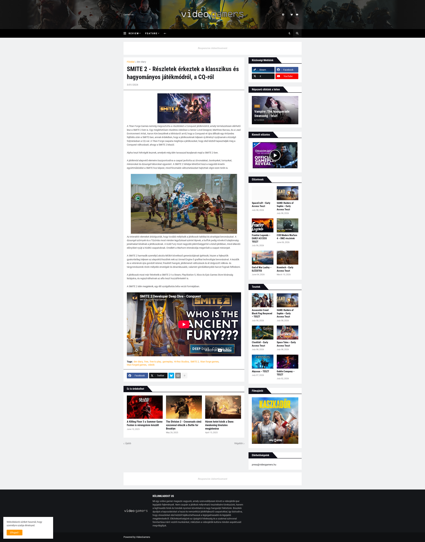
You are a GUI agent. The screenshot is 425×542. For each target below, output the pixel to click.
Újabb (128, 443)
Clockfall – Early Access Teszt (260, 344)
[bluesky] (292, 14)
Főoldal (130, 62)
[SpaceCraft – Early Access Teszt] (262, 193)
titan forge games (209, 361)
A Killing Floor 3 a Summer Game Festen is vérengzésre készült (145, 423)
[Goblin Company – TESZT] (287, 362)
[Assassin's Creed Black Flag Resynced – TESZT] (262, 300)
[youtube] (297, 14)
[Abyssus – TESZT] (262, 362)
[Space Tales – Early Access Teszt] (287, 333)
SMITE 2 (194, 361)
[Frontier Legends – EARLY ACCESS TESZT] (262, 225)
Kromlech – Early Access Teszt (285, 269)
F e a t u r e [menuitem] (151, 33)
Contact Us (128, 14)
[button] (126, 33)
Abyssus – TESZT (260, 371)
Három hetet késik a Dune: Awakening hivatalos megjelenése (219, 425)
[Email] (178, 375)
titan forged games (136, 365)
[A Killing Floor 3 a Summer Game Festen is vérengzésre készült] (145, 407)
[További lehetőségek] (184, 375)
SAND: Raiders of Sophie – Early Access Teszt (285, 206)
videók (151, 365)
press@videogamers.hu (264, 464)
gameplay (167, 361)
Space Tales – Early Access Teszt (286, 344)
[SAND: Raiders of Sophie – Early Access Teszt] (287, 193)
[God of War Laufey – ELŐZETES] (262, 258)
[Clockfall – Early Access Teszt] (262, 333)
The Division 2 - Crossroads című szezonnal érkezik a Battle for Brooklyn (183, 425)
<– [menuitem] (165, 33)
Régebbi (238, 443)
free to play (155, 361)
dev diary (141, 62)
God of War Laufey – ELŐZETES (261, 269)
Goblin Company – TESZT (286, 373)
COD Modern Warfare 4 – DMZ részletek (287, 237)
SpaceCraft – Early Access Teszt (261, 204)
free (146, 361)
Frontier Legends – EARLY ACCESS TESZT (261, 238)
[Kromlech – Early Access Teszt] (287, 258)
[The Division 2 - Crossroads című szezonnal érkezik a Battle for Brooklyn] (184, 407)
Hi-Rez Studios (181, 361)
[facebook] (283, 14)
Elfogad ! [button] (14, 532)
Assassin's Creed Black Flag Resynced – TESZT (262, 313)
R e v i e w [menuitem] (133, 33)
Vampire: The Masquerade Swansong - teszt (272, 113)
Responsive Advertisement (212, 48)
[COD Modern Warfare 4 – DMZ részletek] (287, 225)
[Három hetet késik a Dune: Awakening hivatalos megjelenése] (223, 407)
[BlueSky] (171, 375)
